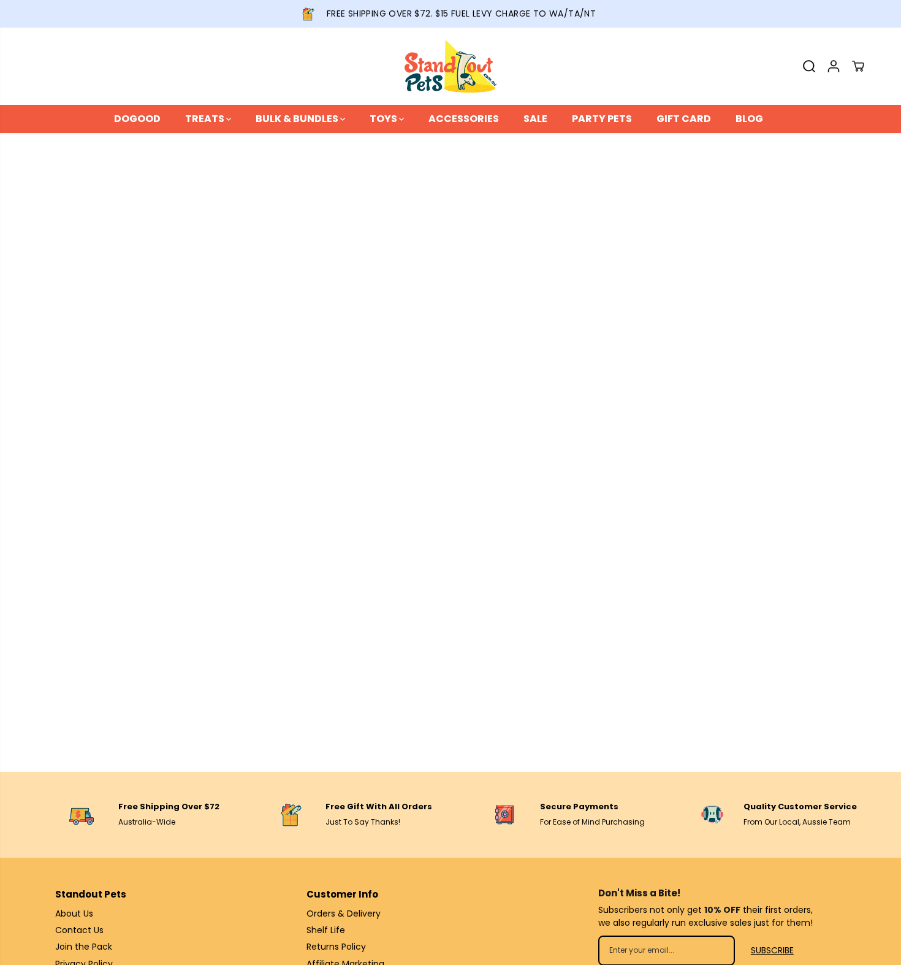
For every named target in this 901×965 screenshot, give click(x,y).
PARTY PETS (602, 119)
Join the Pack (83, 946)
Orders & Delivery (343, 913)
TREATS (205, 119)
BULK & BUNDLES (298, 119)
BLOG (749, 119)
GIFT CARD (683, 119)
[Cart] (858, 66)
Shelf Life (325, 930)
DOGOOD (137, 119)
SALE (535, 119)
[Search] (809, 66)
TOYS (384, 119)
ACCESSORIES (463, 119)
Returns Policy (336, 946)
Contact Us (79, 930)
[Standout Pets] (450, 66)
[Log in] (834, 66)
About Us (74, 913)
